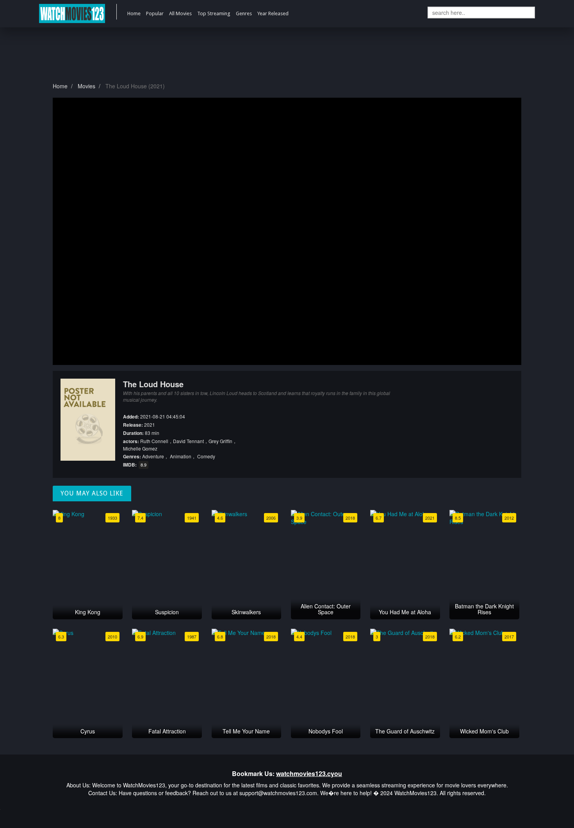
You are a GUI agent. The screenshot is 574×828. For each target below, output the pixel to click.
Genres (244, 13)
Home (134, 13)
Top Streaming (213, 13)
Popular (155, 13)
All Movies (180, 13)
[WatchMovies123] (72, 13)
